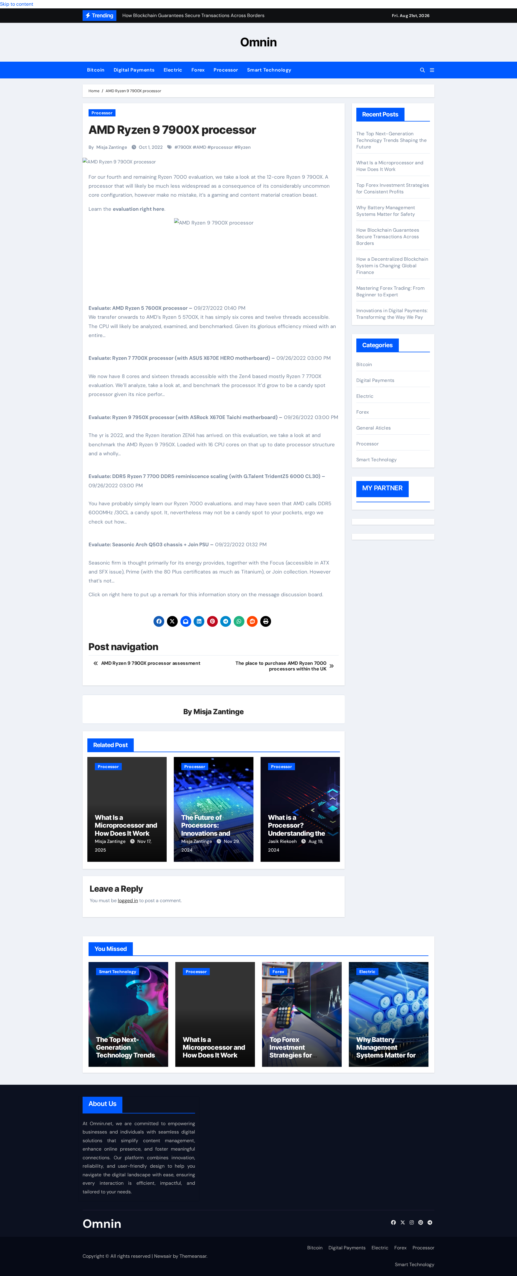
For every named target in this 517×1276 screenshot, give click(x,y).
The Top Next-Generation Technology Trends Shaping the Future (391, 140)
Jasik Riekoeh (283, 841)
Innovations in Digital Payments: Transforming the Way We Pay (392, 313)
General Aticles (373, 428)
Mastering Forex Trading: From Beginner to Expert (390, 291)
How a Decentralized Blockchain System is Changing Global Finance (392, 265)
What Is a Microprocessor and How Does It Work (126, 825)
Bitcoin (96, 70)
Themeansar (193, 1256)
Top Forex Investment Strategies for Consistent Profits (392, 188)
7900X (184, 147)
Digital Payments (134, 70)
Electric (173, 70)
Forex (198, 70)
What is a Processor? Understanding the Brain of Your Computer (296, 833)
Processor (226, 70)
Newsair (163, 1256)
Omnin (258, 42)
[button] (432, 70)
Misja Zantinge (111, 147)
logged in (128, 900)
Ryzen (244, 147)
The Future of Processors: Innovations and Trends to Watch (206, 829)
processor (222, 147)
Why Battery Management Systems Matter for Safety (385, 210)
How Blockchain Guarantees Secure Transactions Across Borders (387, 236)
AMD (201, 147)
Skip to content (16, 4)
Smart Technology (269, 70)
